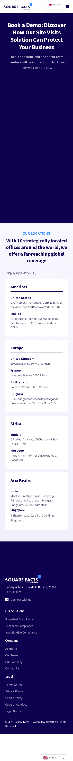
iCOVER (49, 722)
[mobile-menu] (66, 6)
